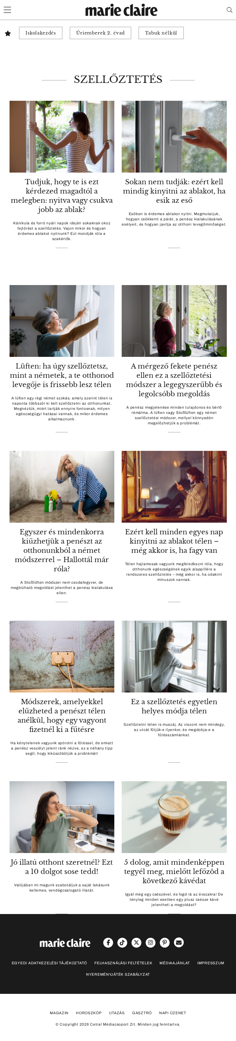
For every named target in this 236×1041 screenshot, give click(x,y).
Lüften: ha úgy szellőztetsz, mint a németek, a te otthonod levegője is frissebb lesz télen (62, 375)
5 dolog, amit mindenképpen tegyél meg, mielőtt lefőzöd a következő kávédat (174, 871)
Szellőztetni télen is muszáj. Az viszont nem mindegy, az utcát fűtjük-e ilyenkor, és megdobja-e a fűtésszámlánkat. (174, 729)
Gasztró (142, 1013)
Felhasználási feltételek (123, 963)
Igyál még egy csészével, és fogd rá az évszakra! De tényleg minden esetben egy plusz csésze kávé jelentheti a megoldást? (174, 899)
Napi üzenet (172, 1013)
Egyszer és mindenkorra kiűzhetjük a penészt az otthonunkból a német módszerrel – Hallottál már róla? (62, 550)
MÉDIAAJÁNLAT (174, 963)
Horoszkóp (88, 1013)
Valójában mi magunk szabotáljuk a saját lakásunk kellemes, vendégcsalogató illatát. (62, 887)
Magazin (59, 1013)
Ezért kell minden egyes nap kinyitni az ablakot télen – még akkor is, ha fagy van (174, 541)
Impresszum (210, 963)
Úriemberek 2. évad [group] (100, 33)
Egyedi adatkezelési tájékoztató (49, 963)
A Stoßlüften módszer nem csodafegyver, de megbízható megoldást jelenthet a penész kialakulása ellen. (62, 587)
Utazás (117, 1013)
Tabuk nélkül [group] (161, 33)
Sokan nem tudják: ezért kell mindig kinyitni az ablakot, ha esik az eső (174, 191)
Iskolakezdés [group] (41, 33)
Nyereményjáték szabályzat (118, 974)
